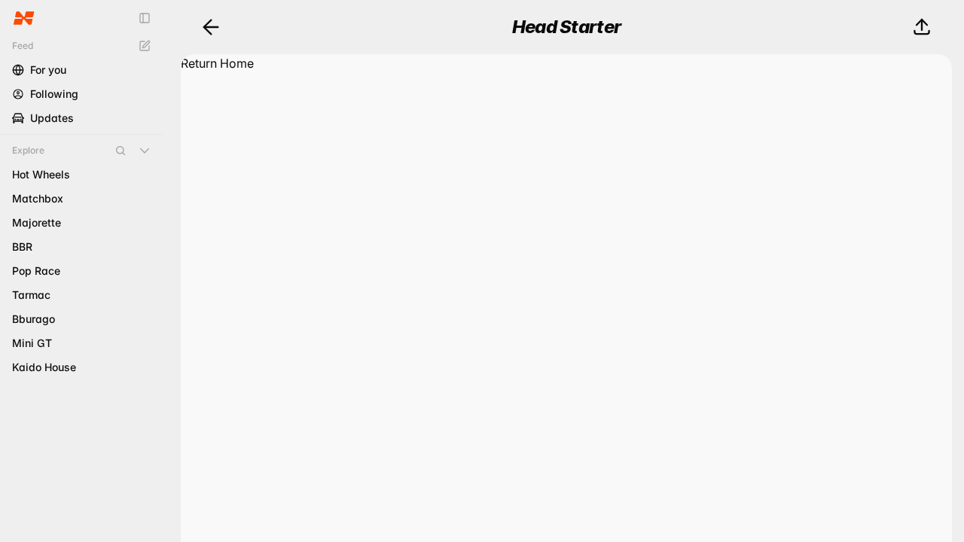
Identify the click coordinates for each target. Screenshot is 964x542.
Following (54, 93)
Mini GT (32, 342)
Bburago (33, 318)
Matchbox (37, 198)
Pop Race (36, 270)
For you (48, 69)
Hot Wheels (41, 174)
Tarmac (31, 294)
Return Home (217, 63)
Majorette (36, 222)
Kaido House (44, 367)
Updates (52, 117)
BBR (22, 246)
